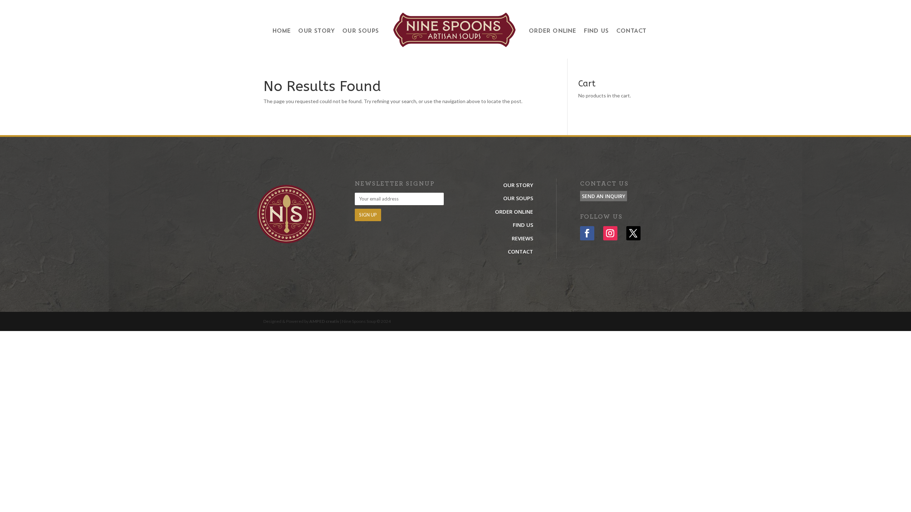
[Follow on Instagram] (610, 233)
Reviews (522, 238)
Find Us (596, 31)
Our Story (316, 31)
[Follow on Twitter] (633, 233)
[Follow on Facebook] (587, 233)
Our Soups (360, 31)
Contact (631, 31)
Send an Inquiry (603, 196)
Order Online (552, 31)
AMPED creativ (324, 321)
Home (281, 31)
